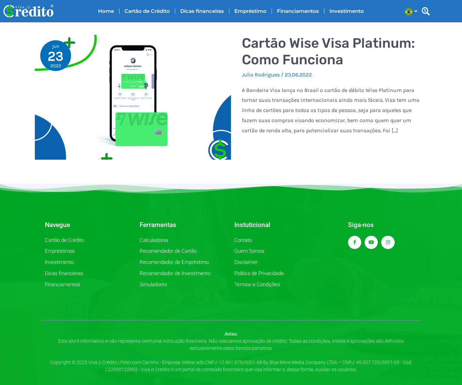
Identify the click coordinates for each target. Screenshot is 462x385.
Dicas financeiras (202, 11)
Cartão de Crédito (147, 11)
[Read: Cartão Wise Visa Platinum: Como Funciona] (133, 96)
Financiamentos (298, 11)
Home (106, 11)
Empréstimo (250, 11)
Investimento (346, 11)
